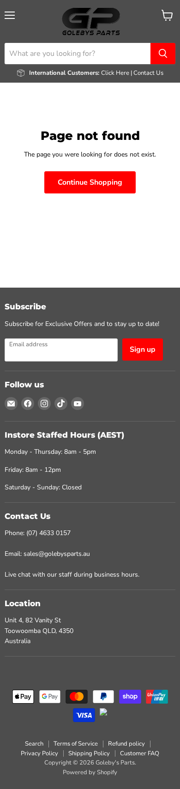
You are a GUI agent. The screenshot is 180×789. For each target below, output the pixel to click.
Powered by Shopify (90, 772)
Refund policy (126, 744)
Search (34, 744)
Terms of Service (76, 744)
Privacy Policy (39, 753)
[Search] (162, 53)
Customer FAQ (139, 753)
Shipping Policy (89, 753)
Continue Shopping (90, 182)
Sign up (143, 349)
